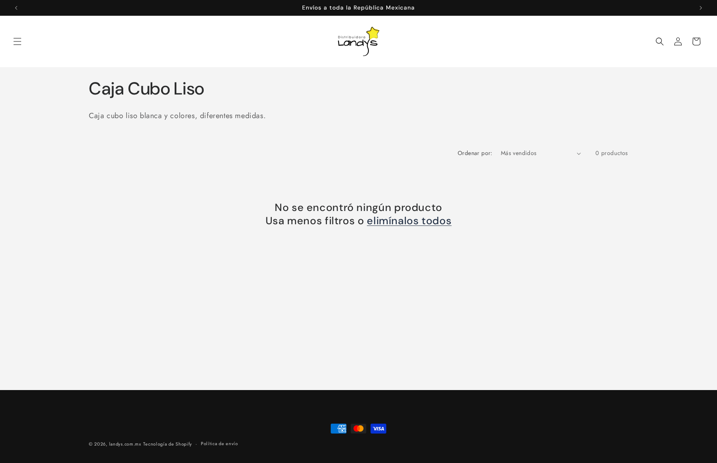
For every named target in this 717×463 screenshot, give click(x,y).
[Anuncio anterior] (16, 8)
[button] (17, 41)
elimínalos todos (409, 221)
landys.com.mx (125, 444)
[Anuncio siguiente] (701, 8)
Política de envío (219, 443)
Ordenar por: (475, 153)
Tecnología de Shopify (167, 444)
